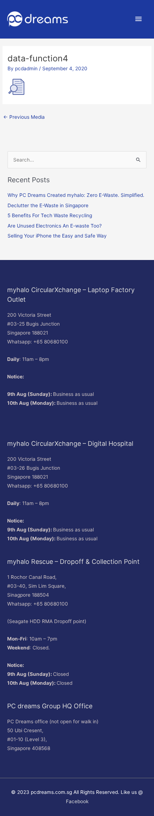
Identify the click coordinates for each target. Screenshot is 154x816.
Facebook (77, 801)
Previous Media (24, 117)
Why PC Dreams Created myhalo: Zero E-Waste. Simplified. (76, 195)
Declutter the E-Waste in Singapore (48, 205)
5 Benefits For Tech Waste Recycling (50, 215)
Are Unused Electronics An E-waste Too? (55, 226)
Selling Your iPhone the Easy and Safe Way (57, 236)
